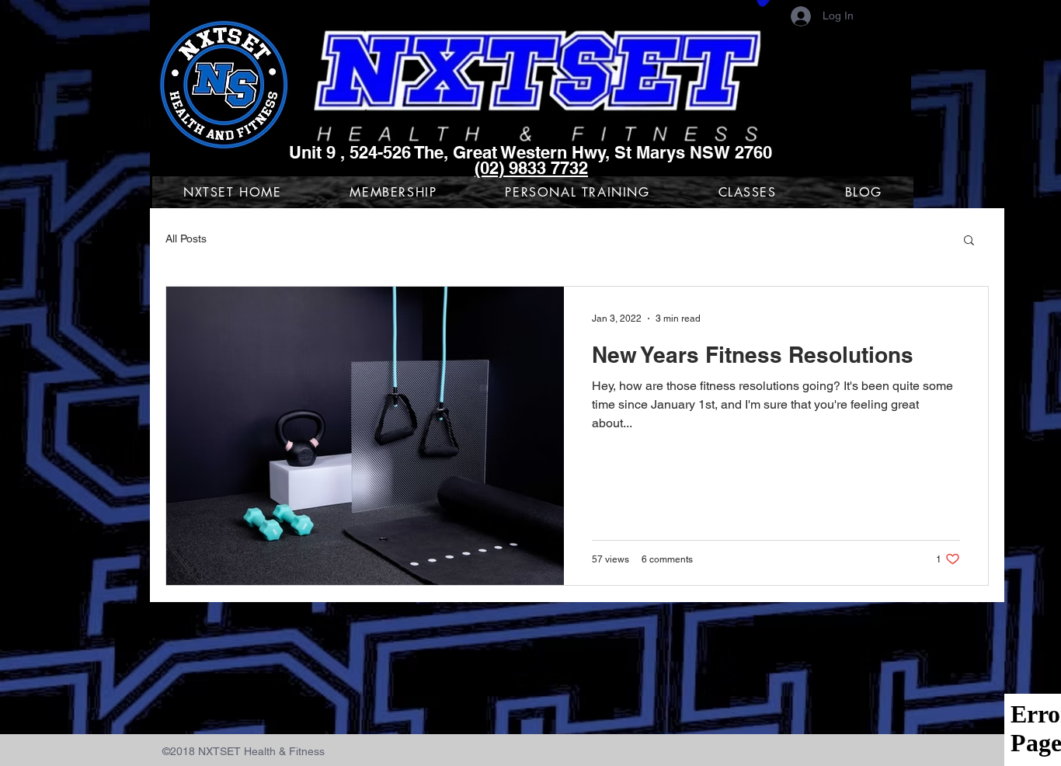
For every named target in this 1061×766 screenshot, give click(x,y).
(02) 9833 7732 (531, 168)
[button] (969, 241)
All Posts (186, 238)
